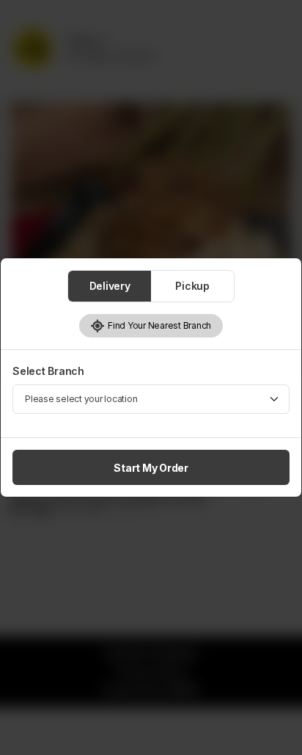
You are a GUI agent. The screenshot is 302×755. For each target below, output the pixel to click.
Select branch (48, 371)
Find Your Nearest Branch (158, 325)
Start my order (151, 468)
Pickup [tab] (192, 286)
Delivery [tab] (109, 286)
